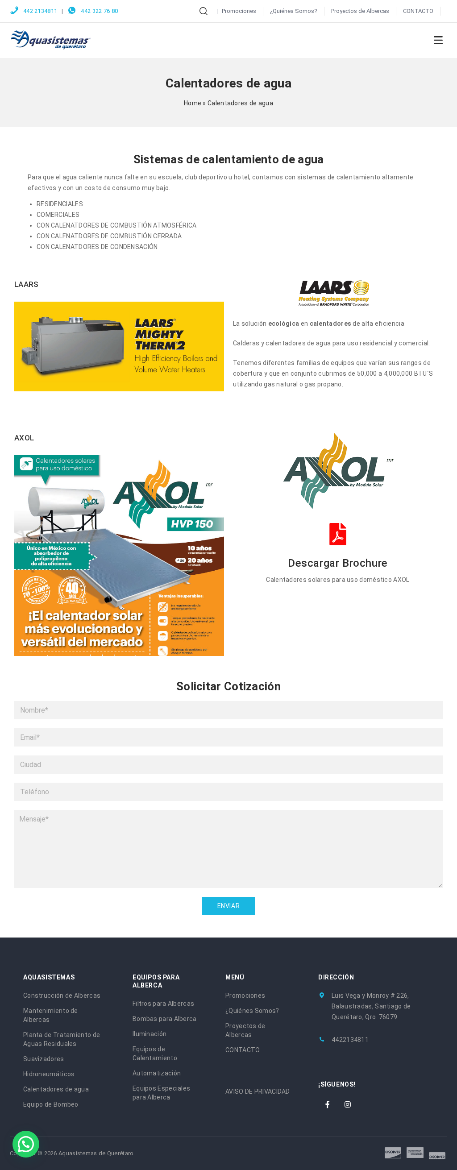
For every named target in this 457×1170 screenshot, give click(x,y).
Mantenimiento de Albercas (50, 1015)
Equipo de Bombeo (51, 1104)
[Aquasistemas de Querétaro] (51, 39)
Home (192, 103)
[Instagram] (348, 1104)
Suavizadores (43, 1058)
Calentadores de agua (56, 1089)
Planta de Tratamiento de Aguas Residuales (61, 1039)
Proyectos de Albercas (360, 11)
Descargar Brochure (338, 563)
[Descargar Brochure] (338, 534)
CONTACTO (418, 11)
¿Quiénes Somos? (293, 11)
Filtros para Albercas (163, 1003)
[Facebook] (328, 1104)
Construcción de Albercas (61, 995)
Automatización (157, 1073)
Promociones (239, 11)
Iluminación (149, 1033)
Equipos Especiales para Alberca (161, 1093)
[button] (25, 1144)
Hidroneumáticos (49, 1074)
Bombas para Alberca (165, 1018)
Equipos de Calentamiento (155, 1054)
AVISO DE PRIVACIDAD (257, 1091)
